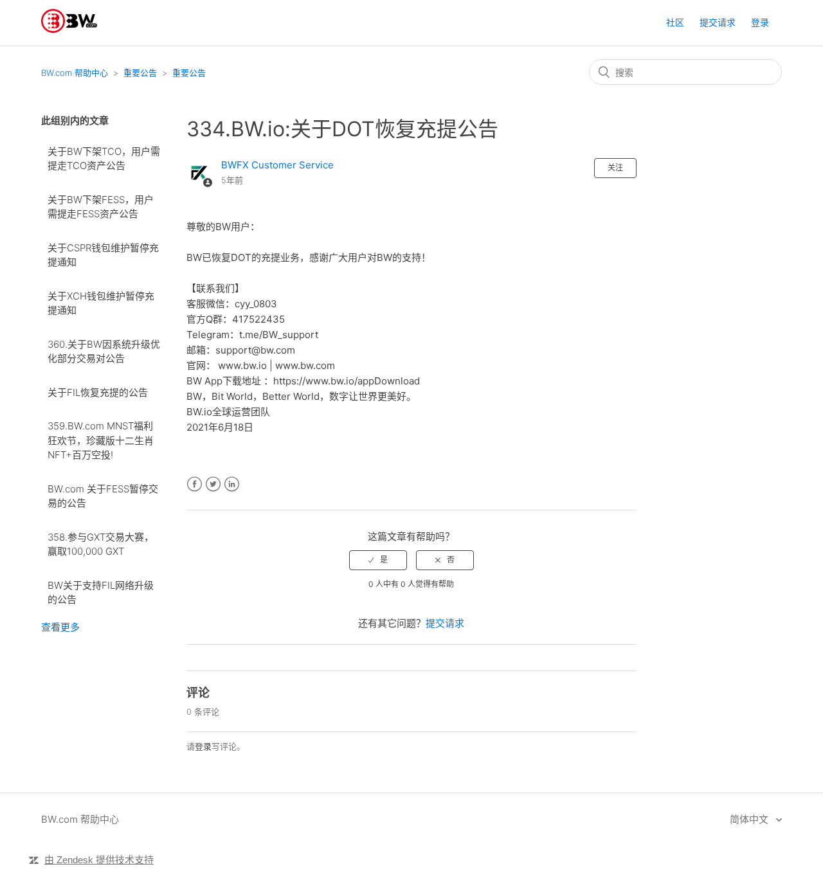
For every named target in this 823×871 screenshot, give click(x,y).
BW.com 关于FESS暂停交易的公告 (103, 496)
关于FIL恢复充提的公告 (98, 392)
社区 (675, 22)
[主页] (69, 29)
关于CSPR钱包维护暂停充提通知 (103, 255)
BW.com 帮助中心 (74, 72)
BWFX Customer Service (277, 165)
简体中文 (750, 819)
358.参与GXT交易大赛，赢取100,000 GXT (101, 544)
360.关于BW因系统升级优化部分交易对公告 (104, 351)
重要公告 (140, 72)
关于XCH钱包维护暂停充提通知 (101, 303)
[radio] (378, 560)
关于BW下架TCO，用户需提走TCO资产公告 (104, 158)
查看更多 (60, 627)
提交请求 (718, 22)
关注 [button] (615, 167)
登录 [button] (760, 22)
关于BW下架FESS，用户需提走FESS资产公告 (101, 206)
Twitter (213, 484)
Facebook (194, 484)
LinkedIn (232, 484)
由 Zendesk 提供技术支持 (99, 859)
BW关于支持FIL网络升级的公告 (101, 592)
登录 (203, 746)
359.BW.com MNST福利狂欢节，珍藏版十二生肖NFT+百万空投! (101, 440)
